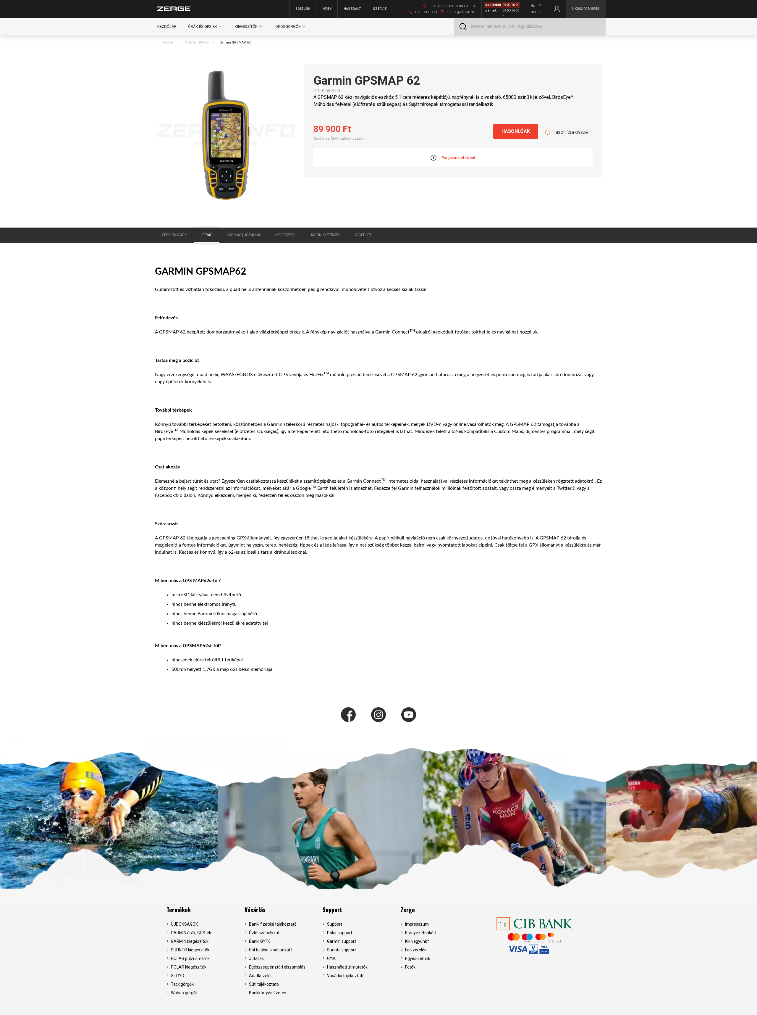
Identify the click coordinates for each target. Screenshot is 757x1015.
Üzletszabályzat (264, 932)
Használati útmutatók (347, 967)
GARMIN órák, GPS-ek (191, 932)
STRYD (177, 975)
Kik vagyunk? (417, 941)
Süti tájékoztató (264, 984)
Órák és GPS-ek (197, 42)
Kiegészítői (285, 235)
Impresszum (417, 924)
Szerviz (380, 9)
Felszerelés (415, 950)
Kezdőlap (166, 26)
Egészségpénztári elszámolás (277, 967)
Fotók (410, 967)
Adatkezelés (261, 975)
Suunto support (341, 950)
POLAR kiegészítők (188, 967)
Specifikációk (174, 235)
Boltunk (302, 9)
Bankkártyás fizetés (267, 992)
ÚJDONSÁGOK (184, 924)
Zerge (408, 909)
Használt (352, 9)
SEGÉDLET (363, 235)
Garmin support (341, 941)
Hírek (326, 9)
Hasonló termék (325, 235)
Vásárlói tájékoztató (346, 975)
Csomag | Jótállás (244, 235)
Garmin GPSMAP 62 (234, 42)
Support (332, 909)
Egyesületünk (417, 958)
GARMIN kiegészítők (189, 941)
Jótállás (256, 958)
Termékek (178, 909)
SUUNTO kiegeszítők (190, 950)
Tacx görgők (182, 984)
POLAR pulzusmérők (190, 958)
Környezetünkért (420, 932)
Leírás (206, 235)
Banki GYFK (259, 941)
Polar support (339, 932)
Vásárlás (255, 909)
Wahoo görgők (184, 992)
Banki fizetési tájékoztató (273, 924)
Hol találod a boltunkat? (270, 950)
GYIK (331, 958)
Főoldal (168, 42)
